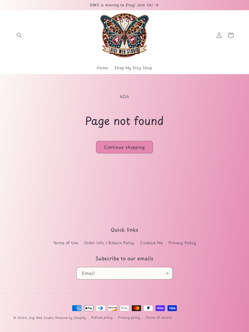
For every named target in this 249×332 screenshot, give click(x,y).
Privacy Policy (182, 242)
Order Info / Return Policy (109, 242)
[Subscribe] (166, 273)
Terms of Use (65, 242)
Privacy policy (129, 317)
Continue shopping (124, 147)
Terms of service (159, 317)
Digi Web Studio (41, 317)
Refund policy (102, 317)
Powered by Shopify (70, 317)
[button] (19, 35)
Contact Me (151, 242)
